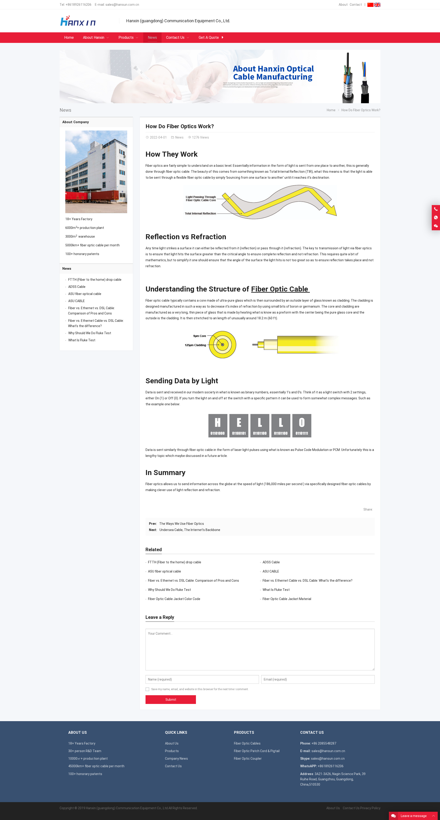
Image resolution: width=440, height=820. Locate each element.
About (343, 4)
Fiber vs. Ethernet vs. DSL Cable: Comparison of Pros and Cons (193, 580)
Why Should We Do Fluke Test (169, 590)
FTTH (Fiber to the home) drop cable (174, 562)
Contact (356, 4)
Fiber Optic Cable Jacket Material (287, 599)
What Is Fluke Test (276, 590)
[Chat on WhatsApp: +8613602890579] (436, 218)
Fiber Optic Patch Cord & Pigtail (257, 751)
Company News (176, 758)
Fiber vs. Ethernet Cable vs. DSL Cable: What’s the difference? (307, 580)
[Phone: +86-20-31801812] (436, 209)
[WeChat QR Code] (436, 226)
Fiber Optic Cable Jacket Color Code (174, 599)
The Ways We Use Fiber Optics (181, 523)
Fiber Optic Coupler (248, 758)
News (65, 110)
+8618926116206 (78, 4)
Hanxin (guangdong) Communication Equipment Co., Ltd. (127, 808)
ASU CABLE (271, 571)
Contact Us (173, 766)
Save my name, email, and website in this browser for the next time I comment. (200, 689)
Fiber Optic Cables (247, 743)
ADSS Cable (271, 562)
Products (172, 751)
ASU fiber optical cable (164, 571)
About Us (172, 743)
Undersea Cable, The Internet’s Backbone (190, 530)
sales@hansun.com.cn (122, 4)
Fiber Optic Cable (280, 289)
